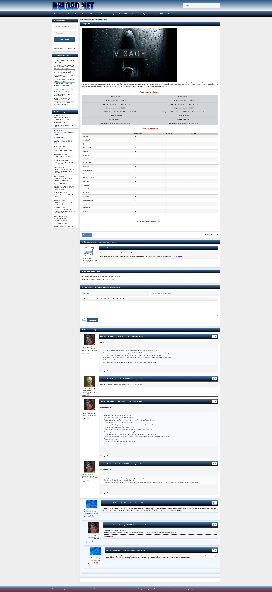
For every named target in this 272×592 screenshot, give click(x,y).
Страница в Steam (143, 221)
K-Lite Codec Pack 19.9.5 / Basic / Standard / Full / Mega (64, 103)
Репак (62, 14)
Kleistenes (110, 336)
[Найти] (218, 5)
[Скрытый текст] (113, 299)
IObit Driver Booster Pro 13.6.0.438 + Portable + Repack (63, 99)
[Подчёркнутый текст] (90, 299)
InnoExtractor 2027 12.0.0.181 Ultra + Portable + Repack (64, 90)
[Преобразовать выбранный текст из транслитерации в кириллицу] (120, 299)
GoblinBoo (111, 379)
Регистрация (71, 48)
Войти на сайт (64, 39)
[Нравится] (90, 235)
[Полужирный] (84, 299)
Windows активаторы (108, 14)
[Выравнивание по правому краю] (105, 299)
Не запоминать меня (63, 45)
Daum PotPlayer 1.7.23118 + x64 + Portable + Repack (64, 80)
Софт (55, 14)
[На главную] (79, 5)
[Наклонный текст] (87, 299)
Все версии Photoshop (90, 14)
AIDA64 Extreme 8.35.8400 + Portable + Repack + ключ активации (63, 85)
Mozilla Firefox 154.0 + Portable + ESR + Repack (64, 61)
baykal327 (112, 503)
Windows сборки (73, 14)
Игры (144, 14)
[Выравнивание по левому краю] (98, 299)
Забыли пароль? (59, 48)
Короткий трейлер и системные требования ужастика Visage (102, 276)
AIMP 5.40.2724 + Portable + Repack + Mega (63, 94)
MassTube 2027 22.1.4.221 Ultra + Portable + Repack (64, 76)
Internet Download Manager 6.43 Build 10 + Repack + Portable (64, 71)
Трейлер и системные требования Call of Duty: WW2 (99, 279)
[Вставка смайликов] (109, 299)
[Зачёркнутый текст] (94, 299)
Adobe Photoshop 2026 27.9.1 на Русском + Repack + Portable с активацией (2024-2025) (64, 66)
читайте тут (178, 256)
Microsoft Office (124, 14)
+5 (87, 235)
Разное (151, 14)
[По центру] (101, 299)
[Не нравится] (83, 235)
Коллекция (136, 14)
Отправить (92, 320)
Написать (171, 14)
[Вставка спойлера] (124, 299)
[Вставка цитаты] (117, 299)
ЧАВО (161, 14)
